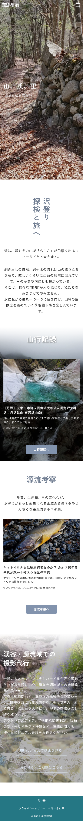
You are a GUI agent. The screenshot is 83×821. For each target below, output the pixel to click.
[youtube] (44, 800)
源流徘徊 (10, 5)
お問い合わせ (56, 808)
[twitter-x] (39, 800)
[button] (38, 175)
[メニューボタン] (78, 5)
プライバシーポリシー (32, 808)
